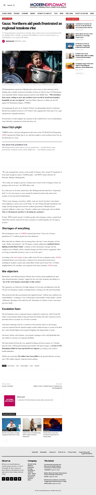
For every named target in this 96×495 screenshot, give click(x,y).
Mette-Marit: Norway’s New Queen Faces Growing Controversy (84, 35)
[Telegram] (25, 46)
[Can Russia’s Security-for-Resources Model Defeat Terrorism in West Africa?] (70, 26)
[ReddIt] (21, 46)
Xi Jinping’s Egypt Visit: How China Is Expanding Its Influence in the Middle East (84, 65)
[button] (11, 5)
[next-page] (6, 441)
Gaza (17, 365)
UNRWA (24, 233)
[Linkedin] (17, 46)
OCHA (58, 257)
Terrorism (47, 470)
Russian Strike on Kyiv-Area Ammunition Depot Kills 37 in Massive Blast (51, 434)
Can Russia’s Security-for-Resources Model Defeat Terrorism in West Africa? (83, 25)
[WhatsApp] (12, 46)
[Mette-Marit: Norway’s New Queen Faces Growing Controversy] (70, 36)
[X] (8, 46)
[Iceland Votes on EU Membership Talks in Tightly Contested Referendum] (32, 424)
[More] (30, 46)
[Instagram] (7, 479)
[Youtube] (19, 479)
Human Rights (24, 365)
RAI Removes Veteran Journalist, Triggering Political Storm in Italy (82, 45)
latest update (18, 257)
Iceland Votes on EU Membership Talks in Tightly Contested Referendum (32, 434)
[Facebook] (4, 46)
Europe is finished (7, 386)
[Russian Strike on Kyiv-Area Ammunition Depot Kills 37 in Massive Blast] (52, 424)
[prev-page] (3, 441)
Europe (46, 476)
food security (11, 365)
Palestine (37, 365)
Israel (31, 365)
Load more (79, 73)
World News (7, 18)
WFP (4, 135)
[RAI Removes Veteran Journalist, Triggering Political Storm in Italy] (11, 424)
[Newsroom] (4, 41)
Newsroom (10, 41)
